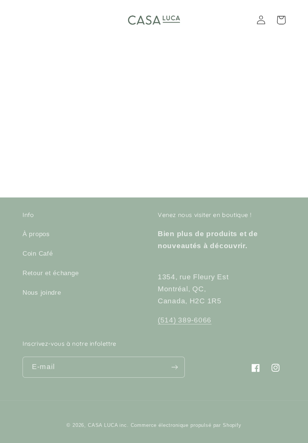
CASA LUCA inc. (108, 425)
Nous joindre (42, 292)
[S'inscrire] (174, 367)
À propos (36, 234)
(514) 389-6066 (184, 320)
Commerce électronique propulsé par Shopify (186, 425)
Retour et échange (51, 273)
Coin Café (38, 253)
